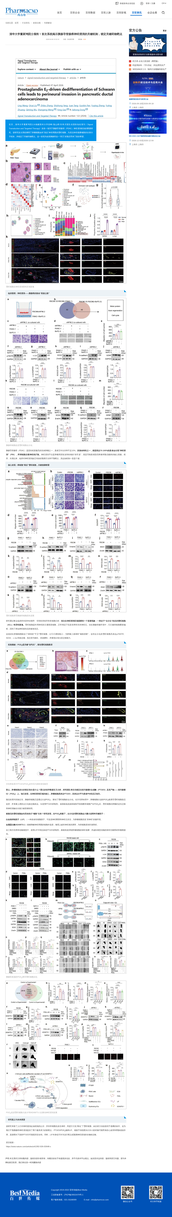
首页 (59, 12)
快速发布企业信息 (127, 3)
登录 (148, 3)
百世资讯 (137, 12)
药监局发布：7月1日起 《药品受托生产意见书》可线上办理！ (147, 65)
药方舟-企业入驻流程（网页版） (145, 61)
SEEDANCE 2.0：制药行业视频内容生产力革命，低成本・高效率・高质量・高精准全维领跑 (148, 69)
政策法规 (37, 23)
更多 (165, 31)
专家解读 (48, 23)
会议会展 (152, 12)
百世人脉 (106, 12)
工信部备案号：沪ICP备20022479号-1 (67, 1195)
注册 (153, 3)
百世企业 (75, 12)
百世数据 (90, 12)
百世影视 (121, 12)
